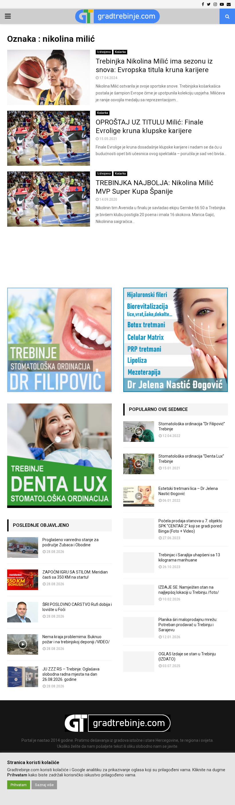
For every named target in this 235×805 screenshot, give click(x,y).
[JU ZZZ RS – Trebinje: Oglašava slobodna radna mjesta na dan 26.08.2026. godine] (22, 676)
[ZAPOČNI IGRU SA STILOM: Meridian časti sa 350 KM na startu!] (22, 579)
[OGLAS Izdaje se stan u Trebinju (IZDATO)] (138, 661)
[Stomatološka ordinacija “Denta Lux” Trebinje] (138, 464)
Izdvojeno (104, 52)
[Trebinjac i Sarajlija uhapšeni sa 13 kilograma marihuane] (138, 562)
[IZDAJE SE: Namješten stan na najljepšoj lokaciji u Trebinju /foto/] (138, 595)
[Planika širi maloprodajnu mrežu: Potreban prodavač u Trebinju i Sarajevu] (138, 627)
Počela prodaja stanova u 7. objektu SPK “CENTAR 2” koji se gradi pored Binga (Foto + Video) (190, 526)
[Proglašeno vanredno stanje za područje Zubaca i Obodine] (22, 547)
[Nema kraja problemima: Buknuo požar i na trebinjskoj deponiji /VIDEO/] (22, 644)
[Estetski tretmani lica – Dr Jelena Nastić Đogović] (138, 496)
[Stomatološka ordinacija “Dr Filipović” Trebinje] (138, 431)
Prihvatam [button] (19, 785)
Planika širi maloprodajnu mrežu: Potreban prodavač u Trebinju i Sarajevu (187, 624)
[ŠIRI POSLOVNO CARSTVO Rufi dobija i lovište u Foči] (22, 612)
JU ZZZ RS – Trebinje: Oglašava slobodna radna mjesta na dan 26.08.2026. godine (70, 674)
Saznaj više (44, 785)
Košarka (120, 52)
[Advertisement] (117, 254)
